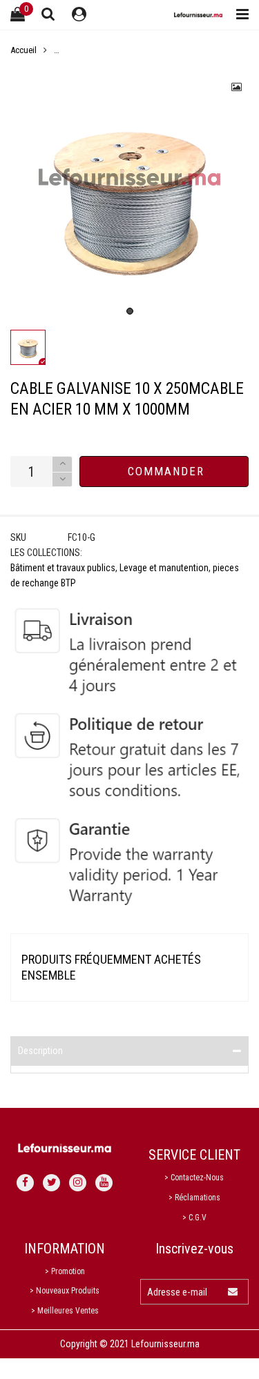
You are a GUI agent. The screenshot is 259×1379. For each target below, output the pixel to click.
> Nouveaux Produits (64, 1291)
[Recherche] (48, 14)
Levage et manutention (164, 567)
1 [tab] (129, 311)
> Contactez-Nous (194, 1177)
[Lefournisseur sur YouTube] (104, 1182)
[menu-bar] (239, 15)
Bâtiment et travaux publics (62, 567)
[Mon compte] (79, 15)
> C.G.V (194, 1217)
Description (40, 1050)
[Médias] (237, 87)
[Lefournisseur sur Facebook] (25, 1182)
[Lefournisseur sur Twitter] (51, 1182)
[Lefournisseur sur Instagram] (77, 1182)
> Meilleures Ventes (65, 1311)
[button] (62, 480)
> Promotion (65, 1271)
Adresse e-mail (177, 1292)
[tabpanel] (129, 194)
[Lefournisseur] (198, 14)
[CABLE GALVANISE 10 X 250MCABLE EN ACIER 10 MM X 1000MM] (129, 194)
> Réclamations (194, 1197)
